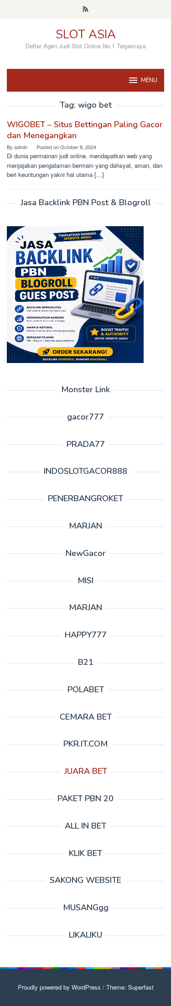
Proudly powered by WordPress (59, 987)
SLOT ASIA (86, 34)
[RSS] (85, 9)
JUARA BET (85, 771)
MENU (149, 80)
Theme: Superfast (130, 987)
